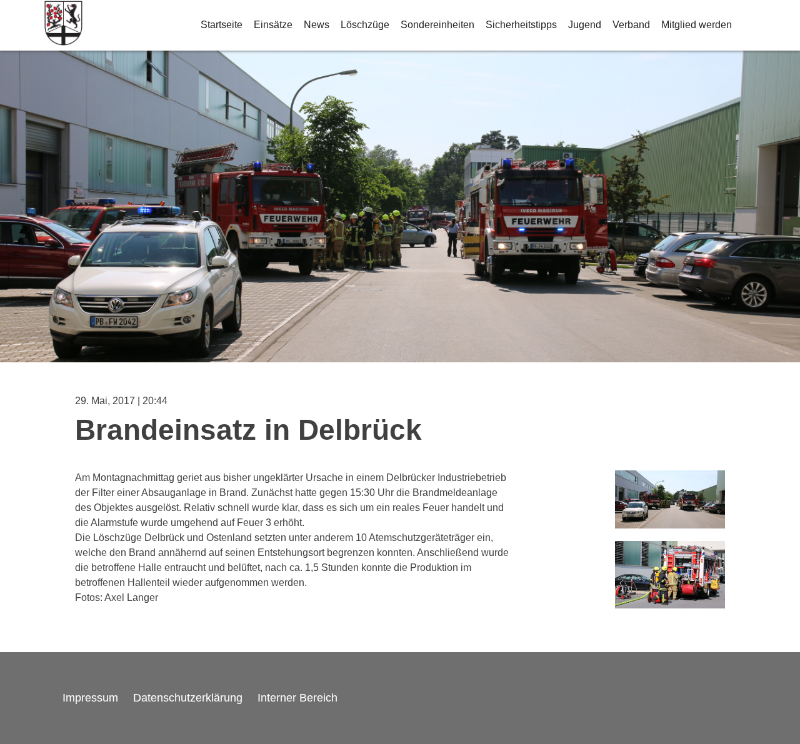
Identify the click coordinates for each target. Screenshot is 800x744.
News (316, 24)
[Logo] (63, 25)
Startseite (221, 24)
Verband (631, 24)
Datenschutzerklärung (187, 698)
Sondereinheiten (437, 24)
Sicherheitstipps (521, 24)
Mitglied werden (696, 24)
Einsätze (273, 24)
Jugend (584, 24)
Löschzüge (365, 24)
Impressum (90, 698)
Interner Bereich (298, 698)
